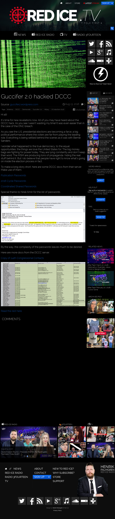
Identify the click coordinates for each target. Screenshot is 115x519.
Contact (40, 472)
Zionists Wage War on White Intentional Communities (105, 142)
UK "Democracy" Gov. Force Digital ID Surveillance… (105, 100)
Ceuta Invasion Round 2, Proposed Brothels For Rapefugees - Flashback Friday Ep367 (24, 453)
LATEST (92, 3)
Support (58, 481)
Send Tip (100, 217)
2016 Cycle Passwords (13, 180)
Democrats (26, 109)
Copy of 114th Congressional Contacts (22, 258)
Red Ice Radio (44, 34)
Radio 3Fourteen (88, 34)
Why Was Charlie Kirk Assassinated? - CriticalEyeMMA (105, 114)
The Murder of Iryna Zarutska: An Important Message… (105, 107)
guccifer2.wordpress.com (24, 104)
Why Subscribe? (63, 472)
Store (77, 3)
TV (65, 34)
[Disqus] (43, 344)
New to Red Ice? (63, 468)
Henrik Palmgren (57, 508)
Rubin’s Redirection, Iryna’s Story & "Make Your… (105, 121)
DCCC (17, 109)
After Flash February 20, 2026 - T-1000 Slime (99, 289)
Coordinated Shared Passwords (18, 186)
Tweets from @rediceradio (98, 225)
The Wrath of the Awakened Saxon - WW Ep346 (106, 150)
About (69, 3)
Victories (80, 109)
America (10, 109)
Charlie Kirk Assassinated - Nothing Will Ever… (106, 128)
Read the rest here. (11, 310)
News (21, 34)
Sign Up (105, 3)
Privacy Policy (57, 510)
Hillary (46, 109)
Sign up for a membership (97, 190)
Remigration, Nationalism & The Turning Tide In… (106, 134)
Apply (100, 180)
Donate (100, 200)
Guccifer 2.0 (37, 109)
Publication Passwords (13, 175)
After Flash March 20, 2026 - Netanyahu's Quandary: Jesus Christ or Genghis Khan (99, 267)
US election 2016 (57, 109)
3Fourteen (67, 424)
